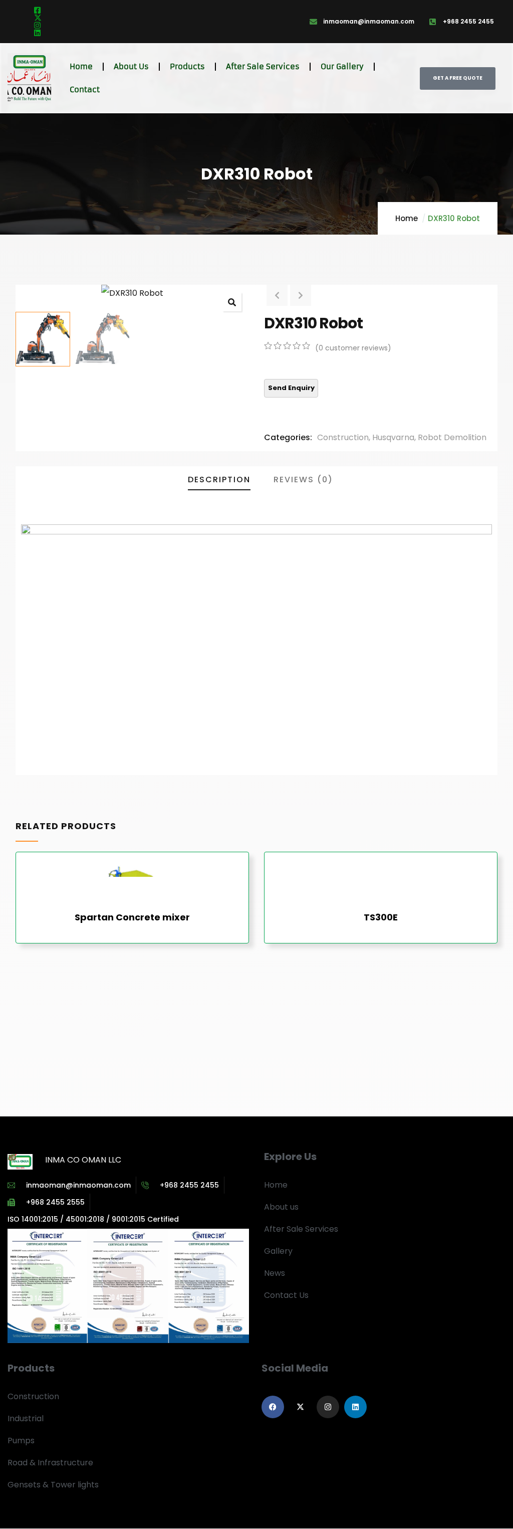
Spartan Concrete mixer (132, 917)
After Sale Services (263, 66)
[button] (231, 301)
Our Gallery (342, 66)
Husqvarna (393, 437)
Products (187, 66)
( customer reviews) (353, 348)
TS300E (381, 917)
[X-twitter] (300, 1407)
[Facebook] (273, 1407)
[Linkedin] (355, 1407)
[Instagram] (328, 1407)
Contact (85, 89)
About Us (131, 66)
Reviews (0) (303, 479)
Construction (343, 437)
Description (219, 479)
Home (81, 66)
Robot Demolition (452, 437)
